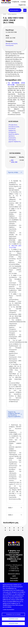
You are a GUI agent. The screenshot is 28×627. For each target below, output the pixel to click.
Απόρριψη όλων (13, 619)
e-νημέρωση (15, 1)
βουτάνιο (14, 125)
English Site (22, 5)
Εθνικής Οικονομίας (12, 43)
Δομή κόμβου (14, 580)
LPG (9, 125)
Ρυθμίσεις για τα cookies (13, 614)
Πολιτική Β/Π (14, 578)
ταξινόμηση (12, 140)
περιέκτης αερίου (13, 134)
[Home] (7, 2)
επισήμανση (12, 132)
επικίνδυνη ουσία (13, 127)
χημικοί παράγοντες (14, 141)
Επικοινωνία (14, 10)
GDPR (14, 576)
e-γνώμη (23, 1)
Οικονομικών (10, 45)
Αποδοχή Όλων (13, 623)
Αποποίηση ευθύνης (14, 574)
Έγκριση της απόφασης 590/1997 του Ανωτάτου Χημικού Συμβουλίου (14, 414)
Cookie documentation (8, 609)
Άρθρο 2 (10, 515)
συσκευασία (12, 138)
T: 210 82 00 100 (14, 569)
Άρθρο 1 (10, 507)
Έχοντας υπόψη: (13, 172)
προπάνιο (11, 136)
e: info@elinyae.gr (14, 570)
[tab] (15, 290)
